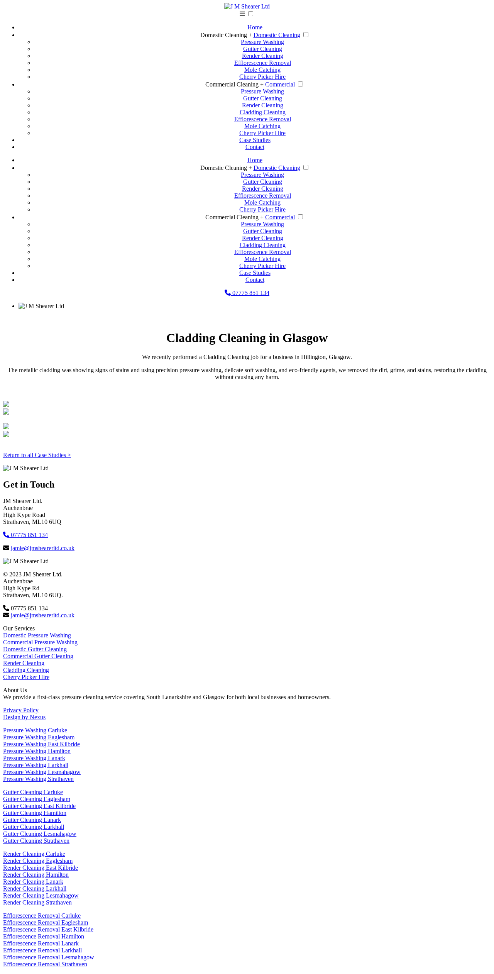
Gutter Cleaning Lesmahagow (39, 833)
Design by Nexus (24, 717)
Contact (254, 147)
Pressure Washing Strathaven (38, 779)
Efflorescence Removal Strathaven (45, 964)
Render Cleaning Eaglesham (38, 860)
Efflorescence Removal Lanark (41, 943)
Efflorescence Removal (262, 62)
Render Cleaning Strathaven (37, 902)
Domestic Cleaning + (226, 35)
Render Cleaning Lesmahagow (41, 895)
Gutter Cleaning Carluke (33, 792)
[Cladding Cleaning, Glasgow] (6, 404)
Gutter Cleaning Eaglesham (36, 799)
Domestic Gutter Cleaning (35, 649)
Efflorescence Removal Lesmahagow (48, 957)
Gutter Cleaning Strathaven (36, 840)
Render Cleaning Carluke (34, 853)
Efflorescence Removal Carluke (42, 915)
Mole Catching (262, 69)
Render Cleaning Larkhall (34, 888)
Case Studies (255, 140)
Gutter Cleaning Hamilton (34, 813)
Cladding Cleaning (263, 112)
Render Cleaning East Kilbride (40, 867)
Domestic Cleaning (277, 35)
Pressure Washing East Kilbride (41, 744)
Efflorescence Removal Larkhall (42, 950)
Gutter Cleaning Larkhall (33, 826)
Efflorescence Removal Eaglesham (45, 922)
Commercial (280, 84)
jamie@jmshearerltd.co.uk (42, 548)
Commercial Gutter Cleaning (38, 656)
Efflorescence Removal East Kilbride (48, 929)
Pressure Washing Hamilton (37, 751)
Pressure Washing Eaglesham (38, 737)
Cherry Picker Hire (262, 76)
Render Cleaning (262, 56)
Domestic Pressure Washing (37, 635)
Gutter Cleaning (262, 49)
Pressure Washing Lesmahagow (42, 772)
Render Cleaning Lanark (33, 881)
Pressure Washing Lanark (34, 758)
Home (254, 27)
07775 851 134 (250, 293)
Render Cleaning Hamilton (36, 874)
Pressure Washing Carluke (35, 730)
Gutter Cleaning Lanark (32, 819)
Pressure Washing (262, 42)
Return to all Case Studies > (37, 455)
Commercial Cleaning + (234, 84)
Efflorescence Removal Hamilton (43, 936)
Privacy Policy (21, 710)
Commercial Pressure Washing (40, 642)
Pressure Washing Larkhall (35, 765)
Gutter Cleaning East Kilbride (39, 806)
